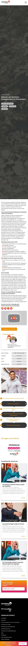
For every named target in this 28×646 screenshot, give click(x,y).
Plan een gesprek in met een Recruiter (10, 622)
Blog (2, 633)
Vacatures (3, 620)
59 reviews (17, 450)
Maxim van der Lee (12, 344)
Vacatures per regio (5, 624)
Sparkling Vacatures (5, 628)
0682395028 (10, 347)
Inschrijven (3, 618)
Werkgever (3, 635)
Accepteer (22, 643)
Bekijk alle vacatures (9, 588)
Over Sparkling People (6, 637)
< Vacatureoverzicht (5, 94)
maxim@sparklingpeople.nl (14, 345)
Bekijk (23, 497)
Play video (14, 318)
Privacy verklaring (5, 639)
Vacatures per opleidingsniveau (8, 630)
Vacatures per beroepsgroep (8, 626)
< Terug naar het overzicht (9, 329)
